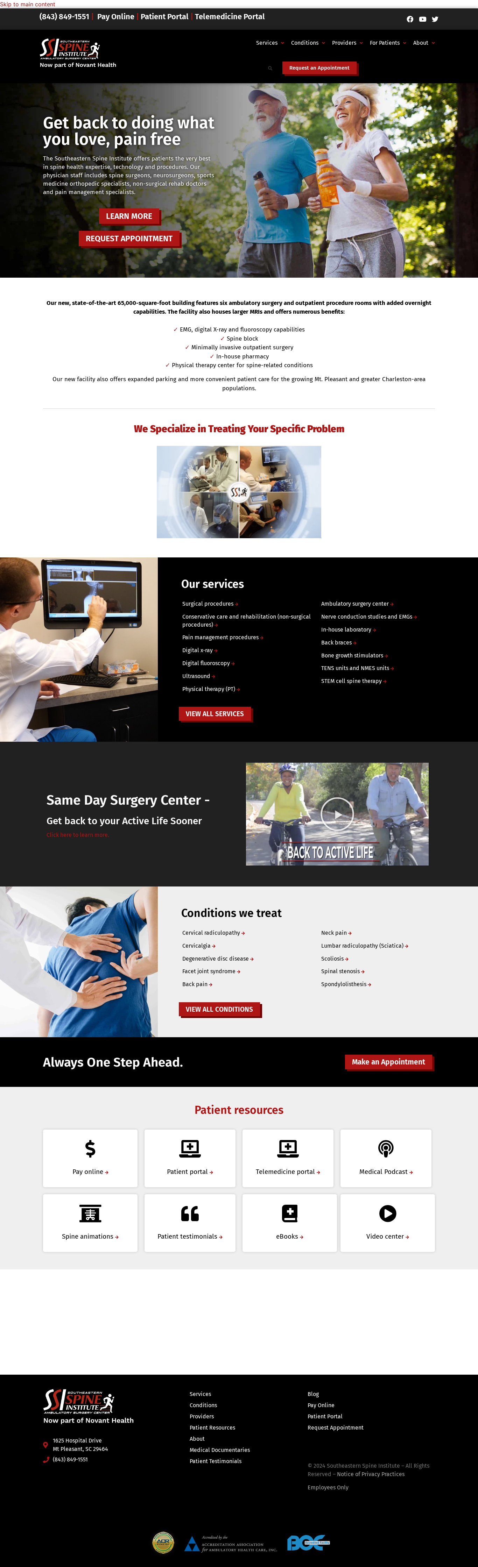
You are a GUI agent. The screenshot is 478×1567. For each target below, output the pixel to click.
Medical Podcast (384, 1172)
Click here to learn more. (78, 835)
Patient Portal (165, 16)
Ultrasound (197, 676)
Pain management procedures (221, 637)
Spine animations (88, 1236)
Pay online (88, 1172)
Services (266, 43)
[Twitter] (435, 19)
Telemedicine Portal (230, 16)
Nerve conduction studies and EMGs (367, 616)
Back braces (337, 642)
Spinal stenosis (341, 971)
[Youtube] (422, 19)
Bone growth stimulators (353, 655)
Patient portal (188, 1172)
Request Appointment (336, 1427)
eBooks (288, 1236)
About (420, 43)
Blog (313, 1394)
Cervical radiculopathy (211, 932)
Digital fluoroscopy (206, 663)
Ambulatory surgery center (355, 603)
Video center (386, 1236)
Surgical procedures (208, 603)
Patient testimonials (188, 1236)
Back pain (195, 984)
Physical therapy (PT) (209, 689)
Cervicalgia (197, 945)
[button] (270, 43)
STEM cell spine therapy (352, 681)
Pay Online (115, 16)
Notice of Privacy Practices (371, 1474)
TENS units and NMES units (356, 668)
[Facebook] (410, 19)
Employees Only (328, 1487)
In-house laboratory (347, 629)
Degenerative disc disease (216, 958)
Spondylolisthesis (344, 984)
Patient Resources (212, 1427)
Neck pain (334, 932)
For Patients (385, 43)
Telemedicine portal (286, 1172)
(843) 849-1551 (65, 16)
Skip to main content (27, 4)
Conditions (304, 43)
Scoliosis (333, 958)
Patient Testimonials (215, 1461)
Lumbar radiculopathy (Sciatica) (363, 945)
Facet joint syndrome (209, 971)
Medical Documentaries (220, 1450)
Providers (344, 43)
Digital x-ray (198, 650)
